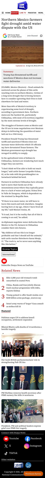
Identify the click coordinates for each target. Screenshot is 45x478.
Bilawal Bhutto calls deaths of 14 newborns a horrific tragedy (21, 328)
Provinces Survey (33, 473)
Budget (14, 13)
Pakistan (32, 13)
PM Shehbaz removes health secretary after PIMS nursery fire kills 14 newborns (21, 393)
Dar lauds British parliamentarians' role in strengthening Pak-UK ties (20, 360)
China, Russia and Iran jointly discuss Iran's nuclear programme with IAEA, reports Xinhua (23, 288)
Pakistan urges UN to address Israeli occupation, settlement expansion (17, 318)
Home (7, 13)
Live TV (23, 13)
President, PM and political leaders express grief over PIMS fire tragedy (21, 427)
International (9, 254)
